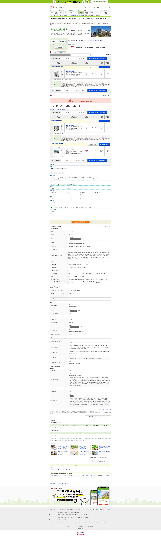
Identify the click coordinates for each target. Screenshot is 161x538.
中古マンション (67, 517)
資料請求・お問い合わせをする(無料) (98, 58)
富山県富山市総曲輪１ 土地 (57, 66)
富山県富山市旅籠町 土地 (56, 120)
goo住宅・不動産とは (62, 509)
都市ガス (84, 194)
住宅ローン (90, 517)
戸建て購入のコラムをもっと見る (98, 457)
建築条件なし (62, 184)
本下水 (68, 194)
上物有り (69, 188)
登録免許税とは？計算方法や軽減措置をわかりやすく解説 (104, 447)
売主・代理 (69, 198)
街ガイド (86, 522)
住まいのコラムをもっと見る (98, 461)
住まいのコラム (91, 522)
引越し (62, 522)
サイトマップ (86, 526)
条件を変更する (59, 47)
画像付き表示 (80, 55)
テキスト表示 (60, 55)
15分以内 (89, 177)
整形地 (98, 192)
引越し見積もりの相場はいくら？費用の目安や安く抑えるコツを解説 (84, 453)
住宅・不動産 (106, 475)
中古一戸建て (77, 475)
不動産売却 (60, 519)
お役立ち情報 (51, 521)
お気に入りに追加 (81, 58)
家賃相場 (73, 477)
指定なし (54, 177)
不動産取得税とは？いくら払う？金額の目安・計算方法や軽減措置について (84, 447)
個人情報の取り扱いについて (63, 512)
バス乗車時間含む (55, 179)
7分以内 (75, 177)
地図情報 (103, 522)
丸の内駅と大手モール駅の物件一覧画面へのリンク (59, 109)
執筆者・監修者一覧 (98, 522)
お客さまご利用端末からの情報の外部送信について (75, 509)
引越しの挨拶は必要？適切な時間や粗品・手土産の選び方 (104, 453)
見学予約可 (54, 211)
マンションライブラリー (56, 477)
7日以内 (82, 207)
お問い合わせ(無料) (105, 67)
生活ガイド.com (108, 409)
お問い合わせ (81, 526)
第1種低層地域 (67, 469)
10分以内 (82, 177)
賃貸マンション (77, 514)
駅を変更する (63, 41)
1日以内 (70, 207)
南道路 (83, 192)
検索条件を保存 (90, 47)
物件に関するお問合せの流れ (90, 509)
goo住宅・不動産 (52, 509)
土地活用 (64, 519)
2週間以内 (89, 207)
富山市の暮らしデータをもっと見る (98, 416)
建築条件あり (72, 184)
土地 (83, 475)
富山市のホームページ (106, 226)
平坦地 (53, 194)
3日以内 (76, 207)
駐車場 (82, 514)
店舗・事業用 (92, 475)
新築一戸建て (73, 517)
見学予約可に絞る (78, 47)
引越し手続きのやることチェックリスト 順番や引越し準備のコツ (63, 453)
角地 (68, 192)
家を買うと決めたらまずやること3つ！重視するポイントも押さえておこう (63, 447)
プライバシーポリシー (71, 526)
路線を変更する (55, 41)
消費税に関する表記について (74, 512)
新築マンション (61, 517)
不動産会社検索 (75, 522)
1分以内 (61, 177)
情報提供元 (97, 509)
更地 (53, 188)
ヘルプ (77, 526)
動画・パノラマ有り (68, 202)
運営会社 (91, 526)
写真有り (54, 202)
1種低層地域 (54, 192)
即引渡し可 (84, 198)
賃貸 (87, 475)
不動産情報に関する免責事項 (63, 483)
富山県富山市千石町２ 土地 (57, 143)
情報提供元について (53, 483)
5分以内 (68, 177)
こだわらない (55, 207)
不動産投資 (86, 517)
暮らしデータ (79, 477)
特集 (59, 522)
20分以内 (97, 177)
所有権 (53, 198)
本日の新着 (63, 207)
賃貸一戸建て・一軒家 (70, 514)
